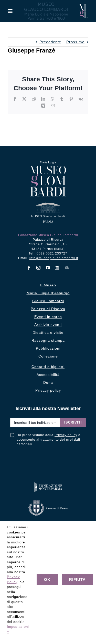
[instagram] (38, 268)
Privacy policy (66, 435)
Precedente (50, 42)
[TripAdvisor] (67, 267)
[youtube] (48, 268)
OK (47, 579)
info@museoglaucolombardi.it (53, 258)
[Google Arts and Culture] (57, 268)
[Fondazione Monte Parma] (48, 483)
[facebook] (29, 268)
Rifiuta (77, 579)
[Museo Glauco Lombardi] (83, 6)
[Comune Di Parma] (48, 501)
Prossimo (75, 42)
